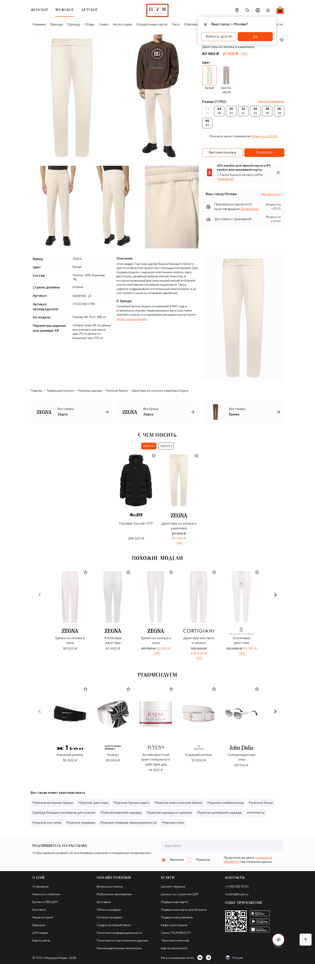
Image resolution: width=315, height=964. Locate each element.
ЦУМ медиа (40, 933)
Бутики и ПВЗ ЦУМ (45, 902)
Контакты (39, 910)
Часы (176, 24)
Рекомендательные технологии (119, 948)
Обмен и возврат (109, 910)
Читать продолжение (131, 319)
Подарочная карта (174, 902)
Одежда (73, 24)
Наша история (42, 917)
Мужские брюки (117, 390)
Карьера (38, 925)
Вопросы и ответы (110, 886)
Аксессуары (122, 24)
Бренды (56, 24)
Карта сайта (41, 940)
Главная (36, 390)
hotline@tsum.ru (236, 894)
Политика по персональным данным (122, 940)
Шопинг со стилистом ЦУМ (179, 894)
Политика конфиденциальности (119, 933)
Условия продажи (109, 917)
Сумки (103, 24)
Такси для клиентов (175, 940)
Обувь (89, 24)
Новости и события (46, 894)
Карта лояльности (174, 948)
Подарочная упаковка (177, 917)
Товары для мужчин (60, 390)
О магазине (40, 886)
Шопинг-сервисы (173, 886)
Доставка (103, 902)
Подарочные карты (151, 24)
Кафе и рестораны (174, 925)
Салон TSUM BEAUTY (176, 933)
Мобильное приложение (114, 894)
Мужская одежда (90, 390)
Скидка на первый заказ (114, 925)
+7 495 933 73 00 (237, 886)
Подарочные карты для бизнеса (183, 910)
